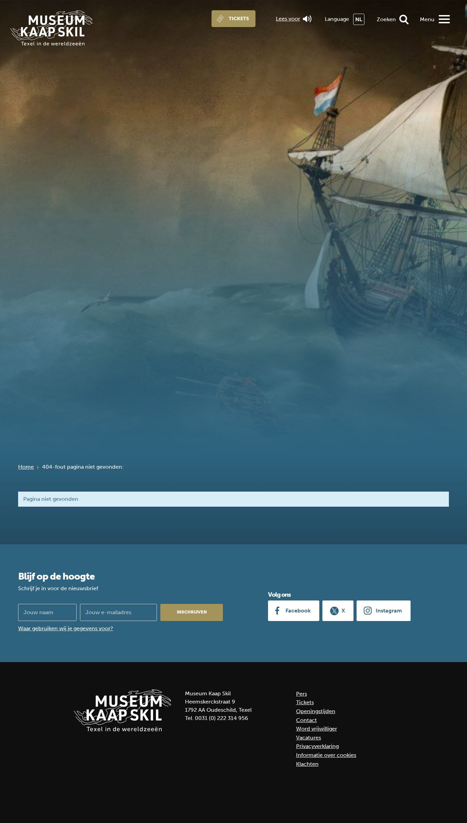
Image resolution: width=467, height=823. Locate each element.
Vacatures (308, 737)
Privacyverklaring (317, 746)
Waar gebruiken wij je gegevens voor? (65, 628)
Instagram (389, 610)
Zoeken (386, 19)
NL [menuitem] (358, 19)
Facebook (298, 610)
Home (26, 467)
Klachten (307, 764)
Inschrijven (192, 612)
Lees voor (288, 18)
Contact (306, 720)
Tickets (239, 19)
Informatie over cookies (326, 755)
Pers (301, 694)
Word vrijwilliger (316, 728)
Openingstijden (315, 711)
